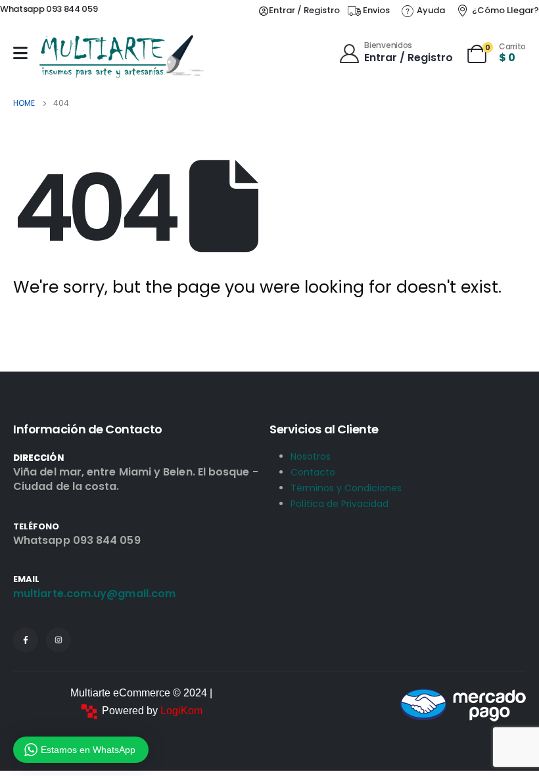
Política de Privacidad (339, 503)
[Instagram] (58, 639)
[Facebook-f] (25, 639)
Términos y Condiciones (346, 488)
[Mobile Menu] (20, 53)
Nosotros (311, 456)
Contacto (313, 472)
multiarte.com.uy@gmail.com (94, 593)
